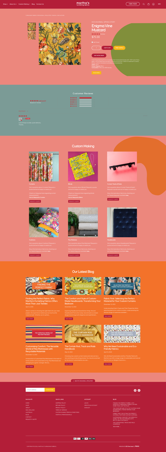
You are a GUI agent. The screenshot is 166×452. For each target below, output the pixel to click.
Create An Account (90, 405)
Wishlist (87, 407)
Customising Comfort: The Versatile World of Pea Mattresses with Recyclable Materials (125, 419)
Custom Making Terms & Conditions (67, 412)
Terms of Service (61, 410)
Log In (86, 403)
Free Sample (119, 48)
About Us (13, 4)
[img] (23, 116)
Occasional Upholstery (44, 15)
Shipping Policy (61, 403)
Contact (29, 417)
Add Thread (96, 42)
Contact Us (40, 4)
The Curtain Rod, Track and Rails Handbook (124, 423)
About (28, 407)
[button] (96, 34)
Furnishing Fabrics (31, 15)
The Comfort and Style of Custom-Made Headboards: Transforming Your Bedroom (126, 410)
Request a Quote (113, 199)
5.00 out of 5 (42, 101)
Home (27, 403)
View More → (117, 426)
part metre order (99, 55)
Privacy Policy (60, 407)
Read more (96, 72)
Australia (29, 412)
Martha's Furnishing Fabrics (47, 446)
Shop (5, 4)
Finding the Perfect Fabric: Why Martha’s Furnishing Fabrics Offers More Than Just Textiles (125, 404)
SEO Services (129, 446)
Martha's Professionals (64, 414)
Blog (33, 4)
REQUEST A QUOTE (35, 201)
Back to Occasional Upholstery (84, 381)
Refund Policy (60, 405)
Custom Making (24, 4)
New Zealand (30, 410)
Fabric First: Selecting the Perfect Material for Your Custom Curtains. (125, 414)
